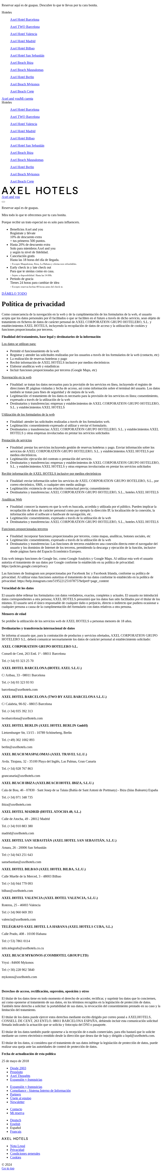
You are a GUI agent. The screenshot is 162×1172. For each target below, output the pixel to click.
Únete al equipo (20, 1098)
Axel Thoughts (20, 1076)
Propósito (16, 1072)
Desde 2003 (18, 1068)
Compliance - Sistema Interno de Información (40, 1090)
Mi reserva (17, 1113)
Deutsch (15, 1120)
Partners (15, 1094)
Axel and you (11, 98)
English (15, 1124)
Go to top (8, 1168)
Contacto (16, 1109)
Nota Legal (17, 1146)
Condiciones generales (25, 1153)
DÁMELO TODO (14, 293)
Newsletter (17, 1102)
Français (15, 1131)
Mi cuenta (26, 98)
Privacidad (17, 1150)
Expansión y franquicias (26, 1079)
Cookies (15, 1157)
